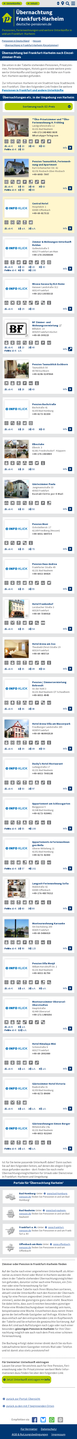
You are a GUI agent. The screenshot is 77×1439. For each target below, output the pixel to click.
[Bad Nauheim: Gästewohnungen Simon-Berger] (16, 1129)
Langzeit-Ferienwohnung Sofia (50, 883)
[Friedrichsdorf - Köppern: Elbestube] (16, 449)
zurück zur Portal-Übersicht (23, 1399)
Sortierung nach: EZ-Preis (47, 106)
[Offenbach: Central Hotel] (16, 208)
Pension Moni (40, 524)
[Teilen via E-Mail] (62, 1419)
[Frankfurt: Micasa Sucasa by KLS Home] (16, 289)
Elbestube (38, 444)
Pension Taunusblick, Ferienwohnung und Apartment (51, 163)
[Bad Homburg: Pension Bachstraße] (16, 409)
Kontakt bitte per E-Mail (47, 493)
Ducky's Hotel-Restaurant (47, 763)
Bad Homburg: (27, 1193)
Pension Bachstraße (44, 404)
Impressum (58, 1434)
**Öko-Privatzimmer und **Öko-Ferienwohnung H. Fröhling (51, 121)
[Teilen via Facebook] (36, 1419)
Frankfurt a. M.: (28, 1227)
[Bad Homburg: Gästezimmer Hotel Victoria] (16, 1089)
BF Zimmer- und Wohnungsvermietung (45, 324)
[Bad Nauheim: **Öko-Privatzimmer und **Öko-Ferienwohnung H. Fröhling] (16, 127)
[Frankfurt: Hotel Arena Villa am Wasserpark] (16, 729)
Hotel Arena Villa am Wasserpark (51, 723)
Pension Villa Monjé (43, 963)
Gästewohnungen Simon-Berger (51, 1123)
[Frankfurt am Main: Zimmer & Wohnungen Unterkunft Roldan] (16, 248)
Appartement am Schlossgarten (51, 803)
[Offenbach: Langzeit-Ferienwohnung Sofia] (16, 888)
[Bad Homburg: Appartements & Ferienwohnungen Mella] (16, 848)
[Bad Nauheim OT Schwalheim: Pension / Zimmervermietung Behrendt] (16, 689)
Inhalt (32, 3)
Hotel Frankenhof (42, 604)
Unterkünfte (12, 3)
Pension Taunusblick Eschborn (50, 364)
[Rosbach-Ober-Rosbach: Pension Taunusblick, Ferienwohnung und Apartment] (16, 168)
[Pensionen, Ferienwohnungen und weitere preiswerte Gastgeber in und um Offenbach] (10, 1247)
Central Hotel (40, 203)
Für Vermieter (29, 1429)
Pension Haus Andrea (44, 564)
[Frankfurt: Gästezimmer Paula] (16, 489)
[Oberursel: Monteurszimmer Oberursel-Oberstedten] (16, 1008)
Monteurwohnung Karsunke (48, 923)
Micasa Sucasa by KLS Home (48, 283)
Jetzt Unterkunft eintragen (28, 1379)
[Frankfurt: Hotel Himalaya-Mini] (16, 1049)
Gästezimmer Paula (43, 484)
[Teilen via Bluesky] (44, 1419)
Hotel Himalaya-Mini (44, 1043)
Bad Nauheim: (27, 1210)
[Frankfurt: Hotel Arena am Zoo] (16, 649)
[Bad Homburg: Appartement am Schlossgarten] (16, 808)
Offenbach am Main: (30, 1244)
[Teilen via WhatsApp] (53, 1419)
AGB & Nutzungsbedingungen (30, 1434)
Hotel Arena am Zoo (44, 643)
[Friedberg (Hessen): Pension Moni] (16, 529)
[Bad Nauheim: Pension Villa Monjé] (16, 968)
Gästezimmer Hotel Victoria (48, 1083)
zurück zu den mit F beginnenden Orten (30, 1406)
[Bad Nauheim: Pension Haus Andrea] (16, 569)
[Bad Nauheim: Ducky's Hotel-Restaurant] (16, 769)
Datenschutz (49, 1429)
